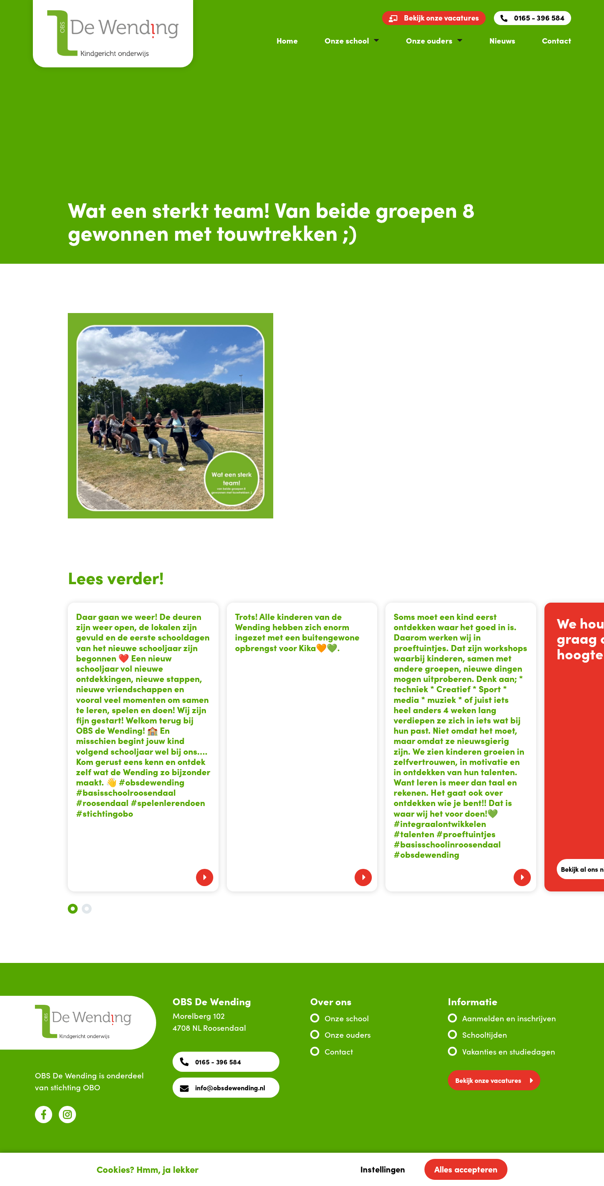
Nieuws (502, 40)
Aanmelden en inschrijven (509, 1017)
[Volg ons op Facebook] (43, 1114)
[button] (73, 909)
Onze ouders (429, 40)
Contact (556, 40)
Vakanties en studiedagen (508, 1051)
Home (287, 40)
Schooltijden (484, 1034)
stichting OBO (75, 1086)
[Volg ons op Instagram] (67, 1114)
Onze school (347, 40)
